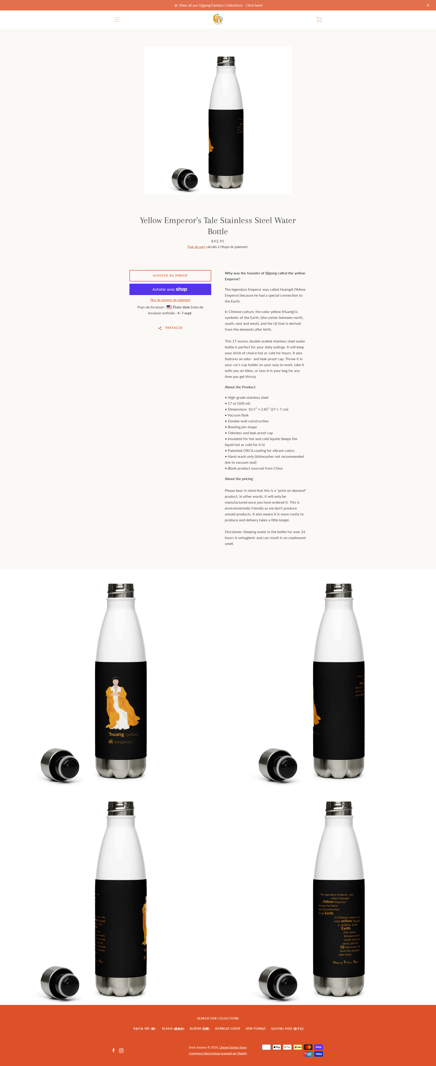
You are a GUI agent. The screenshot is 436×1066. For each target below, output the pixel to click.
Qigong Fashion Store (233, 1047)
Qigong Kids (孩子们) (287, 1028)
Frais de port (196, 247)
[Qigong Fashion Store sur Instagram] (121, 1050)
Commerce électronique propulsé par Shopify (218, 1053)
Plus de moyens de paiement (170, 300)
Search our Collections (218, 1018)
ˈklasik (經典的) (172, 1028)
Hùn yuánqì (256, 1028)
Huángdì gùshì (227, 1028)
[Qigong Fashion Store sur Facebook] (113, 1050)
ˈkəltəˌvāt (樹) (144, 1028)
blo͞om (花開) (200, 1028)
